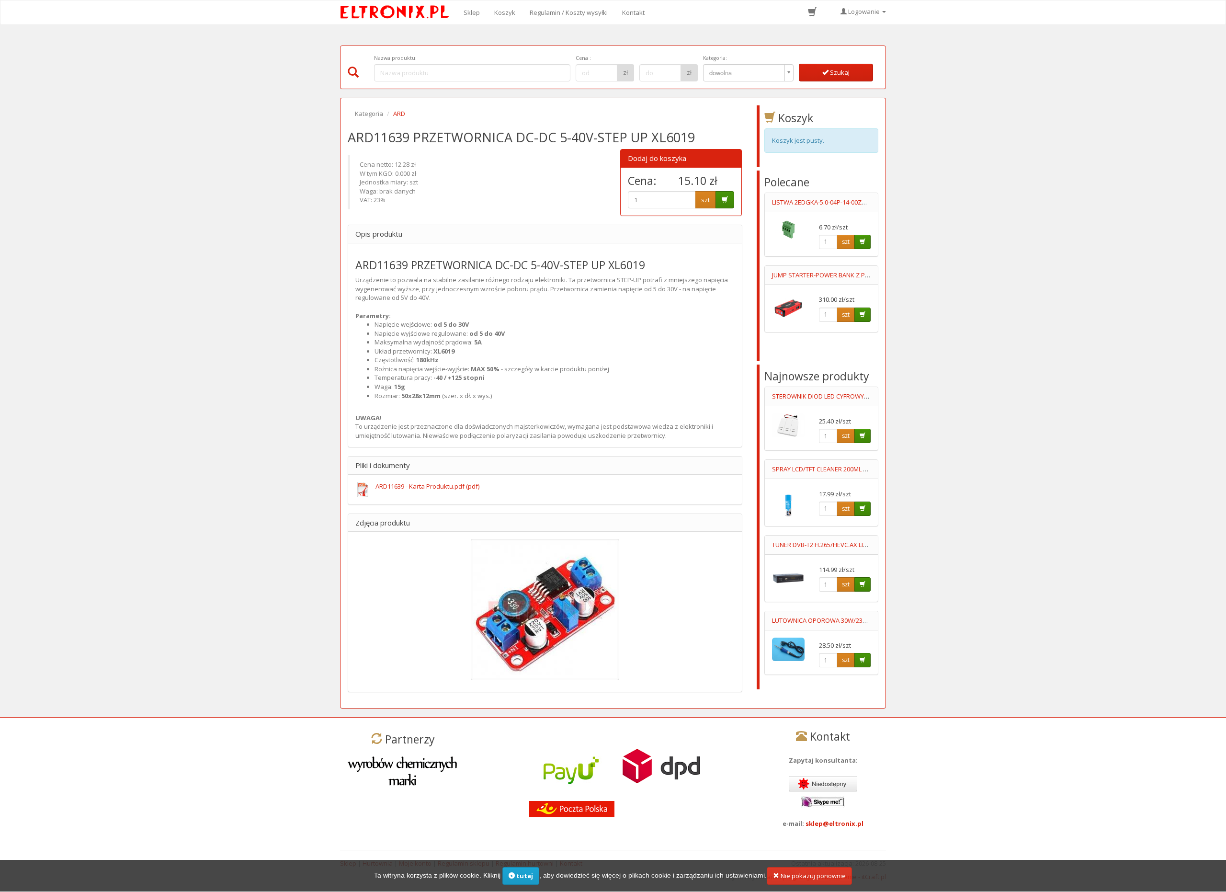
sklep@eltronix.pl (834, 823)
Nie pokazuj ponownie (812, 875)
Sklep (472, 12)
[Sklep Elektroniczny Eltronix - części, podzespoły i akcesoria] (397, 12)
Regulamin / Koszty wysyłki (569, 12)
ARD (399, 113)
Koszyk (504, 12)
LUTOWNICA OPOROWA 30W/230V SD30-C (832, 620)
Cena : (583, 58)
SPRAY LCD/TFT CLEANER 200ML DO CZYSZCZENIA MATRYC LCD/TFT (867, 469)
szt (705, 199)
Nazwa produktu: (395, 58)
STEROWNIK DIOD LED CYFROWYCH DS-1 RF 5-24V (842, 396)
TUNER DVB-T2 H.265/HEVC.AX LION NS (827, 544)
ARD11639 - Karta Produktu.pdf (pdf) (427, 486)
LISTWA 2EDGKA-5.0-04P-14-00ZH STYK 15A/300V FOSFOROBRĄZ (863, 202)
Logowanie (864, 11)
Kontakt (633, 12)
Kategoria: (715, 58)
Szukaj (839, 72)
